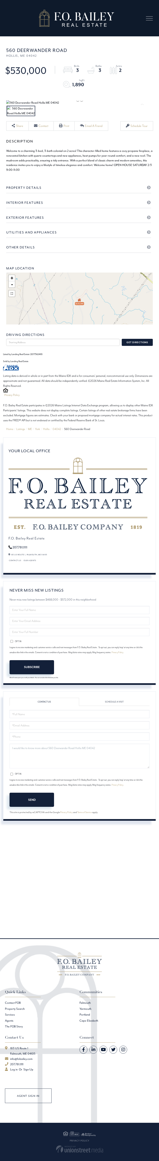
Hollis (46, 429)
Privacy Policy (12, 395)
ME (30, 429)
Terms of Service (84, 812)
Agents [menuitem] (9, 1020)
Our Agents (30, 560)
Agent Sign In (28, 1096)
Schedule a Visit (114, 701)
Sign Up (28, 1069)
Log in (14, 1069)
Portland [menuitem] (85, 1014)
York (37, 429)
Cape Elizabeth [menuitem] (89, 1020)
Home (9, 429)
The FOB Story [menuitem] (14, 1026)
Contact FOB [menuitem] (13, 1003)
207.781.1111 (19, 547)
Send (32, 800)
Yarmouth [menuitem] (85, 1009)
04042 (57, 429)
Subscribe (32, 667)
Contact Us (15, 560)
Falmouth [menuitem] (85, 1003)
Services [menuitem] (10, 1014)
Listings (20, 429)
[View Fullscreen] (12, 293)
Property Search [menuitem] (15, 1009)
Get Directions (137, 342)
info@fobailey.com (21, 1059)
